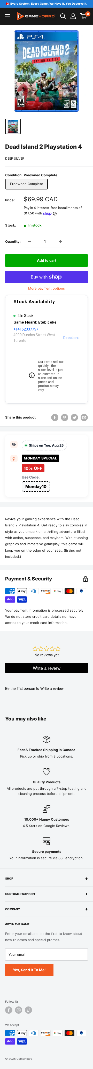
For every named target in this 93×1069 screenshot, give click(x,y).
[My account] (73, 16)
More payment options (46, 288)
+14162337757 (25, 329)
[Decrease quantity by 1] (29, 241)
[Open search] (63, 16)
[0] (83, 16)
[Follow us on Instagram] (18, 1010)
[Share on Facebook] (54, 417)
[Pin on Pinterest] (64, 417)
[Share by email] (84, 417)
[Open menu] (7, 16)
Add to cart (46, 260)
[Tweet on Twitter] (74, 417)
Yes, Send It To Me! (29, 970)
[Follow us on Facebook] (8, 1010)
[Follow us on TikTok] (28, 1010)
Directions (71, 338)
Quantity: (13, 241)
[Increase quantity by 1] (60, 241)
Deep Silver (14, 158)
